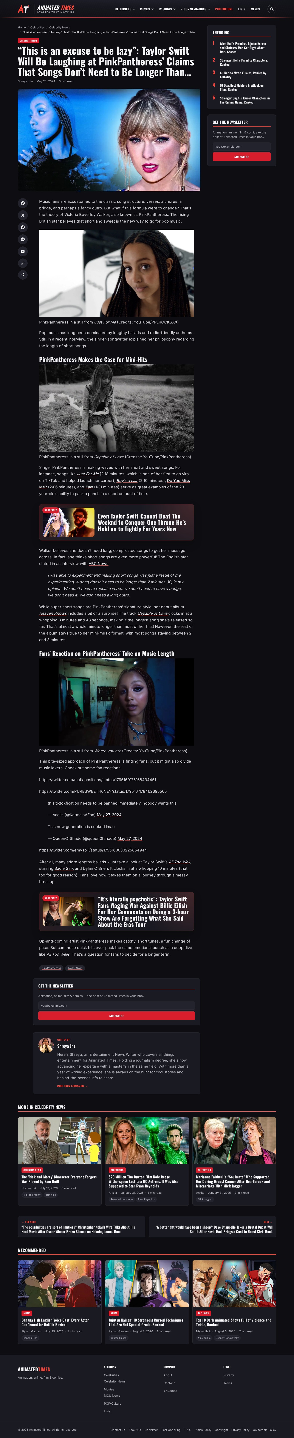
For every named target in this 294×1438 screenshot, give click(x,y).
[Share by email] (23, 251)
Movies (145, 9)
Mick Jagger (205, 1199)
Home (22, 27)
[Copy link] (23, 263)
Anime (26, 1313)
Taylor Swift (75, 968)
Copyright (221, 1430)
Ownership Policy (264, 1430)
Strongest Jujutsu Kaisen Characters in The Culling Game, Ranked (245, 100)
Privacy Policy (240, 1430)
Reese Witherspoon (122, 1199)
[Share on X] (23, 215)
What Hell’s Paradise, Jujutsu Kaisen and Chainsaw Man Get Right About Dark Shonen (243, 48)
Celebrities (123, 9)
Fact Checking (171, 1430)
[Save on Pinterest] (23, 203)
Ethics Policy (203, 1430)
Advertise (170, 1391)
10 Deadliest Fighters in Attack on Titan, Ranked (241, 87)
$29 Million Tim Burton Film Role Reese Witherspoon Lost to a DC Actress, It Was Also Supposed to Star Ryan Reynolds (143, 1181)
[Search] (272, 9)
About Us (134, 1430)
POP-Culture (224, 9)
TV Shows (165, 9)
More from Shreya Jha (72, 1086)
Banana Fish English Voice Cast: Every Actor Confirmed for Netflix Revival (55, 1322)
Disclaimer (151, 1430)
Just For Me (88, 474)
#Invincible (204, 1337)
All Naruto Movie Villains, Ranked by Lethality (243, 75)
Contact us (118, 1430)
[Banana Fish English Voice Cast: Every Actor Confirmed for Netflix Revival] (59, 1283)
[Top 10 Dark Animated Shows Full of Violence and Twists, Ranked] (234, 1283)
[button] (64, 868)
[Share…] (23, 275)
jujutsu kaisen (119, 1337)
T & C (187, 1430)
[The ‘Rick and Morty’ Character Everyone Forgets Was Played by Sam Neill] (59, 1140)
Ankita (113, 1192)
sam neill (51, 1194)
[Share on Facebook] (23, 227)
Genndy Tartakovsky (227, 1337)
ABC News (98, 563)
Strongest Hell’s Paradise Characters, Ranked (244, 62)
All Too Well (179, 862)
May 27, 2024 (109, 815)
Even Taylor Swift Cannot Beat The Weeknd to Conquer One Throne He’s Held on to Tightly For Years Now (142, 522)
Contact (169, 1383)
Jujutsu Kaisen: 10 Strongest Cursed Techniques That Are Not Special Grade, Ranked (146, 1322)
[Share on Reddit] (23, 239)
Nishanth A (29, 1188)
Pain (89, 487)
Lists (241, 9)
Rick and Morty (31, 1194)
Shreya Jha (25, 81)
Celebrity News (59, 27)
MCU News (112, 1395)
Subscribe (116, 1016)
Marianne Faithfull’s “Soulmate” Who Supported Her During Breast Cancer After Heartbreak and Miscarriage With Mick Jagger (233, 1181)
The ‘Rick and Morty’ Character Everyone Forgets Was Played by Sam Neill (59, 1179)
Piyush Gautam (31, 1331)
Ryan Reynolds (146, 1199)
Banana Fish (30, 1337)
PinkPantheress (51, 968)
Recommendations (193, 9)
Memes (255, 9)
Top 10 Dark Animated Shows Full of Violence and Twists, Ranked (233, 1322)
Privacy (228, 1375)
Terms (227, 1383)
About (168, 1375)
